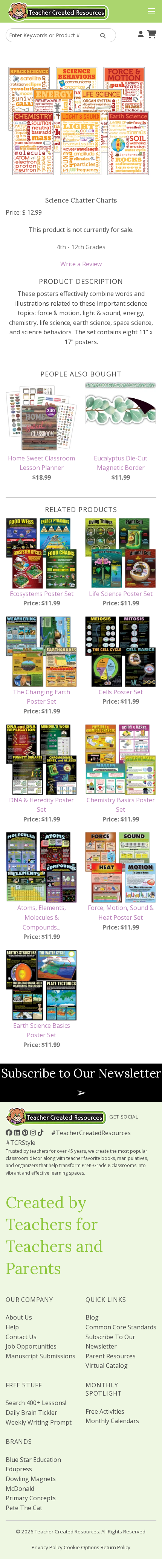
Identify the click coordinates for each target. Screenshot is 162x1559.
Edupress (19, 1469)
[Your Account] (140, 33)
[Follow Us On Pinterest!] (26, 1132)
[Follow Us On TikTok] (41, 1132)
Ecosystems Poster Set (41, 594)
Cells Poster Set (121, 692)
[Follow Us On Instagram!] (34, 1132)
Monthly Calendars (112, 1421)
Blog (92, 1317)
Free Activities (105, 1411)
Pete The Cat (24, 1508)
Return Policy (115, 1547)
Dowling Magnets (31, 1479)
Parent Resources (111, 1356)
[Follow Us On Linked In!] (18, 1132)
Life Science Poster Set (121, 594)
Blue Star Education (33, 1459)
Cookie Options (81, 1547)
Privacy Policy (47, 1547)
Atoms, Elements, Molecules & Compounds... (41, 917)
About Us (19, 1317)
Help (12, 1327)
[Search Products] (102, 35)
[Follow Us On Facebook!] (10, 1132)
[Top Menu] (150, 11)
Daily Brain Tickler (31, 1412)
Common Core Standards (121, 1327)
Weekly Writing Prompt (39, 1422)
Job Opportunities (31, 1346)
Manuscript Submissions (40, 1356)
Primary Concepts (31, 1498)
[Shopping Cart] (150, 33)
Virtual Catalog (107, 1365)
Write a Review (81, 264)
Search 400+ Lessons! (36, 1403)
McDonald (20, 1488)
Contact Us (21, 1337)
